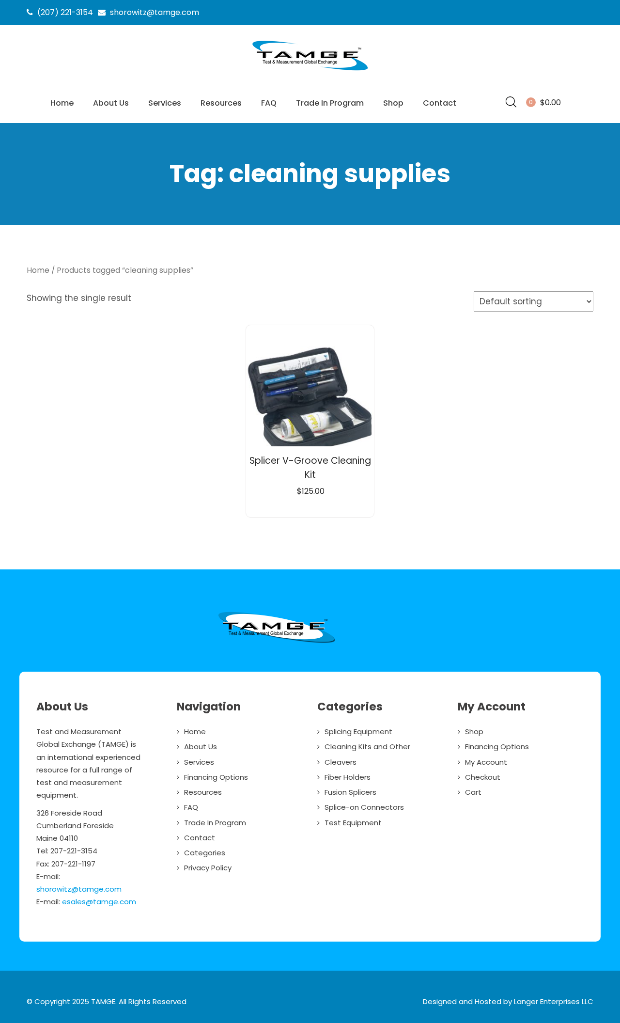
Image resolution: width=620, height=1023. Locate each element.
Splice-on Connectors (364, 807)
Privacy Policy (208, 868)
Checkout (482, 777)
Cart (473, 792)
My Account (486, 762)
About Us (111, 103)
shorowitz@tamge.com (79, 889)
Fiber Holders (348, 777)
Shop (393, 103)
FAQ (269, 103)
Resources (221, 103)
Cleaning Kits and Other (367, 746)
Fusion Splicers (350, 792)
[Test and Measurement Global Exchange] (310, 71)
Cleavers (340, 762)
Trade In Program (330, 103)
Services (164, 103)
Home (62, 103)
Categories (204, 853)
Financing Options (216, 777)
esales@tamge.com (99, 902)
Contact (439, 103)
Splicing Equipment (358, 731)
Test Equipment (353, 823)
